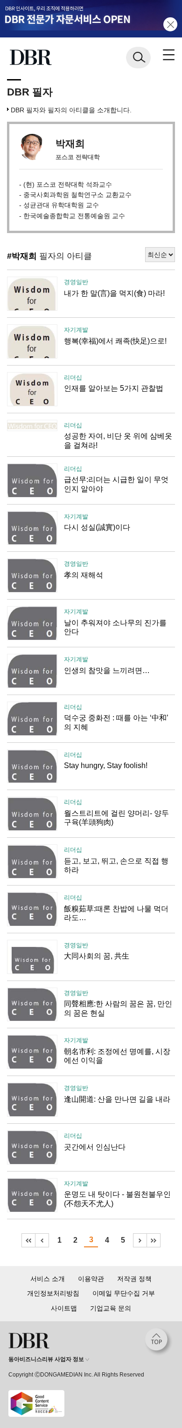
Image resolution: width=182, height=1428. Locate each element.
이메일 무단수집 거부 (123, 1293)
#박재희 (22, 256)
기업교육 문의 (110, 1308)
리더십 (73, 377)
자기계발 (76, 330)
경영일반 (76, 282)
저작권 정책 (134, 1278)
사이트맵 (64, 1308)
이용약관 (91, 1278)
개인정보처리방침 (53, 1293)
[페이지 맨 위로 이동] (158, 1341)
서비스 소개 (47, 1278)
